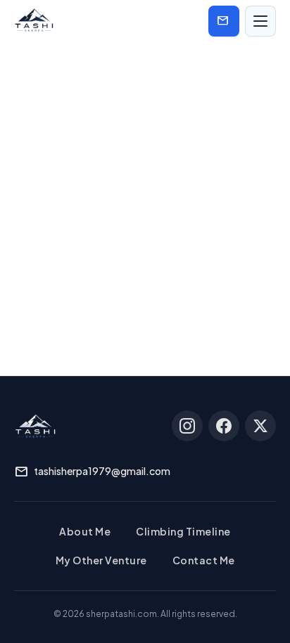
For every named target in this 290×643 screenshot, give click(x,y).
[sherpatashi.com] (34, 21)
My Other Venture (101, 560)
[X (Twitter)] (260, 425)
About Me (85, 531)
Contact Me (203, 560)
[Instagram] (187, 425)
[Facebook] (223, 425)
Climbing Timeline (183, 531)
